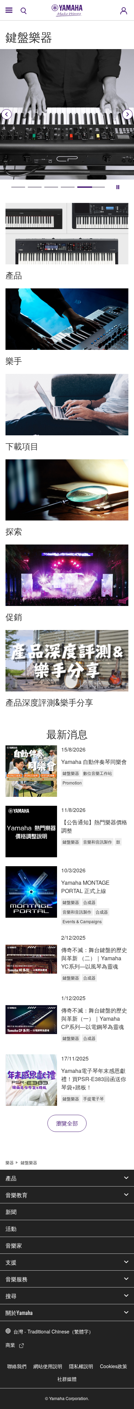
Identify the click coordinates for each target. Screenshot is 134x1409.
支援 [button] (10, 1262)
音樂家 (13, 1245)
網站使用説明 (47, 1366)
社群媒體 (67, 1378)
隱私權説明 (81, 1366)
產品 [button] (10, 1178)
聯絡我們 (16, 1366)
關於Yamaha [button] (19, 1312)
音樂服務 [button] (16, 1279)
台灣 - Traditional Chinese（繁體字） (53, 1331)
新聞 (10, 1211)
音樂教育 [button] (16, 1195)
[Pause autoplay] (118, 187)
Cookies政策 (113, 1366)
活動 (10, 1228)
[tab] (18, 187)
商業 (10, 1344)
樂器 (9, 1162)
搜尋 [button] (10, 1296)
